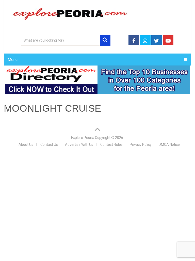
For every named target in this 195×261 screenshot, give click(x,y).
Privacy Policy (141, 144)
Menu (13, 59)
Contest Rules (111, 144)
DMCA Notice (169, 144)
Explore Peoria (82, 138)
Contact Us (49, 144)
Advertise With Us (79, 144)
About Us (26, 144)
